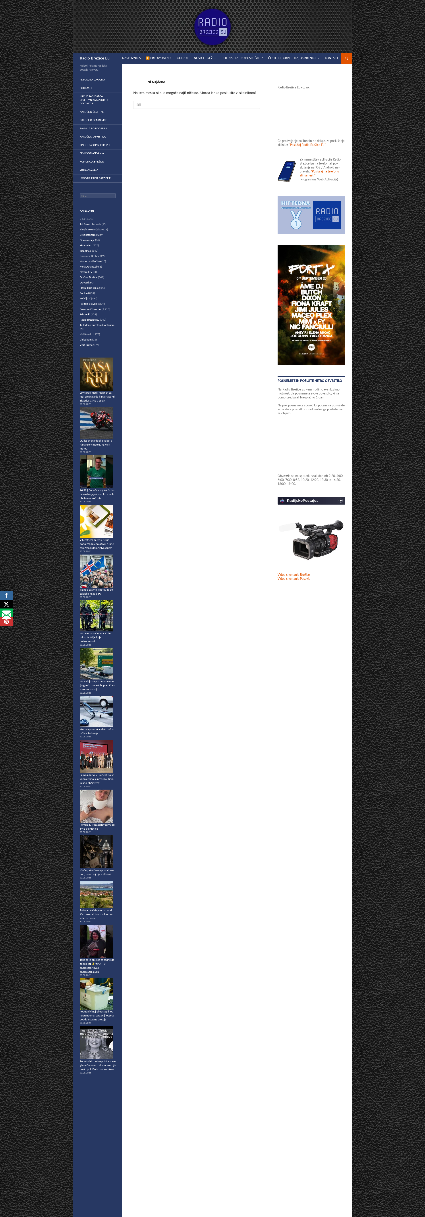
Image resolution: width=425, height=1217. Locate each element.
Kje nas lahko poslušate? (243, 58)
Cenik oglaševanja (92, 153)
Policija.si (85, 298)
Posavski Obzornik (90, 309)
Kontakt (331, 58)
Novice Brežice (205, 58)
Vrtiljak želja (89, 170)
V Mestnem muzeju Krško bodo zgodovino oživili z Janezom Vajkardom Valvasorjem (97, 544)
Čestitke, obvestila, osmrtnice (292, 58)
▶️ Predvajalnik (159, 58)
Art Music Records (90, 224)
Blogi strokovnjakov (91, 229)
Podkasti (86, 88)
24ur (82, 219)
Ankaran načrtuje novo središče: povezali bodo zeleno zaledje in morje (96, 914)
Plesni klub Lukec (90, 288)
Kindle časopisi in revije (95, 145)
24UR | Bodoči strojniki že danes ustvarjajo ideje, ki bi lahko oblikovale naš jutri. (97, 494)
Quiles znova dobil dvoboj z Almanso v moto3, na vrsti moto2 (96, 444)
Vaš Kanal (85, 334)
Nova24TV (86, 272)
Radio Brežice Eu (95, 58)
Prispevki (85, 314)
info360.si (85, 250)
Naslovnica (131, 58)
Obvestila (85, 282)
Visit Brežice (87, 345)
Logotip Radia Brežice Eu (96, 178)
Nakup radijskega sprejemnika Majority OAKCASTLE (94, 100)
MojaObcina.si (88, 266)
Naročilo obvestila (93, 137)
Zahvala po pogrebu (93, 128)
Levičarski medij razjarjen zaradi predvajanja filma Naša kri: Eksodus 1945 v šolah (97, 396)
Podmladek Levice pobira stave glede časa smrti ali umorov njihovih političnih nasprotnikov (98, 1065)
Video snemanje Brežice (294, 574)
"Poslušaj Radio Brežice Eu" (307, 145)
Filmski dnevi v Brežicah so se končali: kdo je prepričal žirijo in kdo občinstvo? (97, 779)
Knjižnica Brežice (89, 256)
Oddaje (183, 58)
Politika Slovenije (90, 303)
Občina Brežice (88, 277)
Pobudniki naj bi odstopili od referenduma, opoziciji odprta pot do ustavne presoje (97, 1015)
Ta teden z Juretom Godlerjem (97, 325)
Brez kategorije (88, 234)
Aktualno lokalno (92, 79)
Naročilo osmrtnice (93, 120)
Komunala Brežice (92, 162)
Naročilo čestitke (92, 112)
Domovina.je (87, 240)
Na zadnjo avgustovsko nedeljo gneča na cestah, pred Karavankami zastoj (97, 685)
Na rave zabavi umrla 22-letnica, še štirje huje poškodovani (95, 637)
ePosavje (85, 245)
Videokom (86, 339)
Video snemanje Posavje (294, 578)
